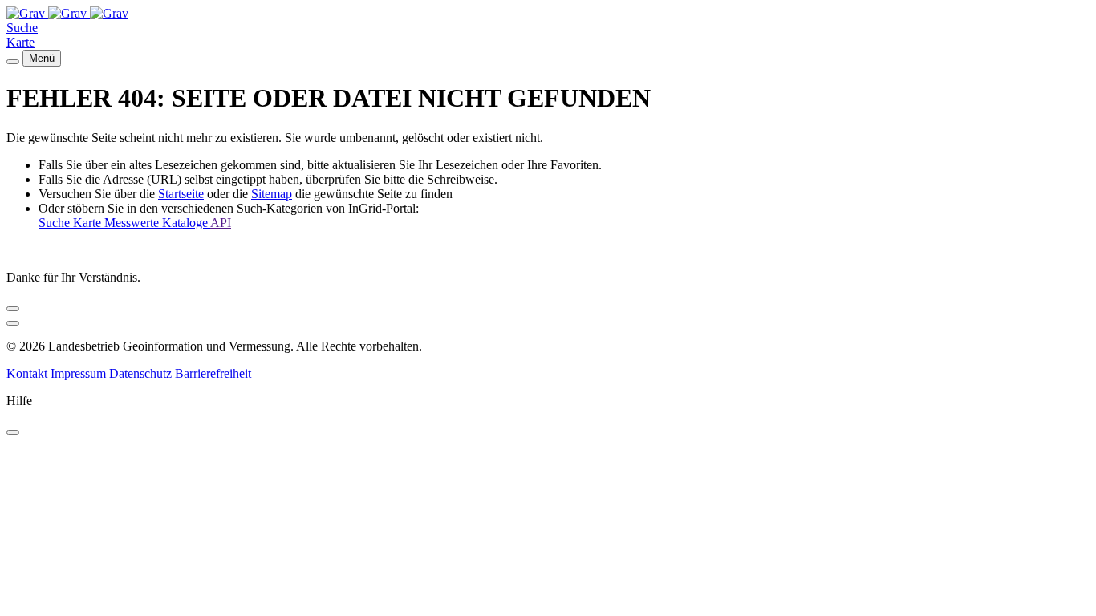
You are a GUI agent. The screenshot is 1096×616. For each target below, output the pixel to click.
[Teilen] (12, 308)
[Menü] (12, 61)
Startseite (181, 194)
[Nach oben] (12, 323)
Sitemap (271, 194)
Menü (42, 58)
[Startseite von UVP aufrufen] (27, 13)
